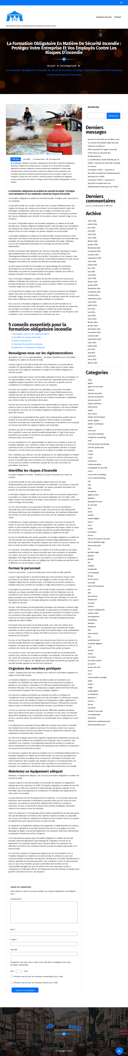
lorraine (91, 603)
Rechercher (93, 107)
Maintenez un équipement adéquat (29, 347)
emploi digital (94, 518)
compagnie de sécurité (97, 468)
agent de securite (95, 387)
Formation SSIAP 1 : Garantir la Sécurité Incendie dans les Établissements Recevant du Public (103, 183)
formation (92, 532)
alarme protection (96, 397)
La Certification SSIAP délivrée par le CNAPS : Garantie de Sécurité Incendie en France (104, 163)
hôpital (91, 566)
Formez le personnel (22, 341)
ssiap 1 (91, 684)
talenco (91, 701)
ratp (89, 647)
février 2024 (93, 322)
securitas (92, 657)
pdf (89, 630)
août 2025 (92, 261)
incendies (66, 166)
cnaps (90, 454)
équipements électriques (47, 163)
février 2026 (92, 241)
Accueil (51, 65)
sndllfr (27, 159)
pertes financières (31, 171)
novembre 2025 (94, 251)
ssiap (90, 681)
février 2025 (92, 282)
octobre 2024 (93, 295)
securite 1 (92, 664)
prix (89, 637)
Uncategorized (68, 65)
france (90, 535)
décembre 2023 (94, 329)
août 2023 (92, 342)
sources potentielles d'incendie (23, 179)
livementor (92, 599)
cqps (90, 488)
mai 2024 (91, 312)
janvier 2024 (93, 326)
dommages (17, 163)
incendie (91, 583)
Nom (12, 930)
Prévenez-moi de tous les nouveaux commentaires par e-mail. (38, 976)
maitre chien (93, 613)
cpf (89, 481)
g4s (89, 549)
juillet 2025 (92, 265)
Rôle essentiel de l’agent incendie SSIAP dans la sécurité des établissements (102, 152)
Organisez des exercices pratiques (28, 344)
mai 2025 (91, 271)
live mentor (93, 596)
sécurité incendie (45, 177)
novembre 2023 (94, 332)
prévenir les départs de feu (48, 171)
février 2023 (92, 363)
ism (89, 589)
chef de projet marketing (98, 444)
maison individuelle (96, 610)
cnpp (90, 458)
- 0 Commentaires (38, 159)
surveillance (93, 694)
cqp (89, 485)
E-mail (13, 940)
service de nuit (94, 667)
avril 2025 (92, 275)
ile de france (93, 579)
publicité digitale (95, 643)
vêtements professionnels (99, 721)
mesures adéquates (27, 168)
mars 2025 (92, 278)
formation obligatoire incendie (22, 166)
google (91, 559)
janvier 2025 (93, 285)
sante (90, 654)
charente (92, 430)
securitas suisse (94, 660)
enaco (90, 522)
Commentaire (16, 899)
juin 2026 (91, 228)
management (94, 616)
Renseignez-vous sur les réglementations (31, 334)
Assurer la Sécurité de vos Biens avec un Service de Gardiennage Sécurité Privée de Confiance (104, 142)
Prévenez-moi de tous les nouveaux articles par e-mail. (35, 983)
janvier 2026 (93, 244)
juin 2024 (91, 309)
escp (90, 525)
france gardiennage (96, 542)
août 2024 (92, 302)
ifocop (90, 576)
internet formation (96, 586)
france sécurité (94, 545)
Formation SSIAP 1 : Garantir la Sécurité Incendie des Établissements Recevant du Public (104, 173)
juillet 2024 (92, 305)
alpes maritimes (95, 403)
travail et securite (95, 711)
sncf (89, 674)
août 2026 (92, 221)
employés (25, 163)
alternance (93, 407)
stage (90, 687)
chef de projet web (96, 447)
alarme (91, 390)
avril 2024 (92, 315)
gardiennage (93, 552)
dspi (89, 508)
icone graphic (93, 572)
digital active (93, 495)
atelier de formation (96, 417)
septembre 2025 (94, 258)
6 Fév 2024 (16, 159)
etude (90, 528)
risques (91, 650)
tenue (90, 704)
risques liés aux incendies (28, 177)
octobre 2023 (93, 336)
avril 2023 (92, 356)
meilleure (92, 627)
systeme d (92, 698)
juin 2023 (91, 349)
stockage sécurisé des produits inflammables (53, 179)
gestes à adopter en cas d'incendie (48, 166)
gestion (91, 556)
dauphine (92, 491)
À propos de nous (104, 17)
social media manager (97, 677)
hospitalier (92, 569)
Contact (117, 17)
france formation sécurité (99, 539)
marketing (92, 620)
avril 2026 (92, 234)
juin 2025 (91, 268)
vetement (92, 718)
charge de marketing (97, 437)
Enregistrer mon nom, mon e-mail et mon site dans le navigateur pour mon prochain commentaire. (40, 963)
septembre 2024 (94, 298)
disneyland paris (95, 501)
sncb (90, 670)
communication (94, 464)
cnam (90, 451)
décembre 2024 (94, 288)
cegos (90, 427)
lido (89, 593)
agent (90, 383)
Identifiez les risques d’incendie (27, 337)
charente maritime (96, 434)
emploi (91, 515)
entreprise (34, 163)
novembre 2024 (94, 292)
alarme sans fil (94, 400)
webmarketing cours (97, 725)
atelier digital (93, 420)
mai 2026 (91, 231)
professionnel (94, 640)
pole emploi (93, 633)
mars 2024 (92, 319)
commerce (92, 461)
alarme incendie (95, 393)
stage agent (93, 691)
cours (90, 471)
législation (15, 168)
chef (90, 441)
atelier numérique (96, 424)
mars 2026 (92, 238)
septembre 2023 (94, 339)
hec (89, 562)
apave (90, 410)
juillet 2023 (92, 346)
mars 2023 (92, 359)
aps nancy (92, 414)
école (90, 512)
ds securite (92, 505)
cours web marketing (97, 474)
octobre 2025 (93, 255)
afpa (90, 380)
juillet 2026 (92, 224)
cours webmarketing (97, 478)
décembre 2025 (94, 248)
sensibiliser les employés (62, 177)
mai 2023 (91, 353)
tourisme (92, 708)
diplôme (91, 498)
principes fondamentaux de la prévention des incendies (40, 174)
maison (91, 606)
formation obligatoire (66, 163)
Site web (13, 950)
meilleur (91, 623)
